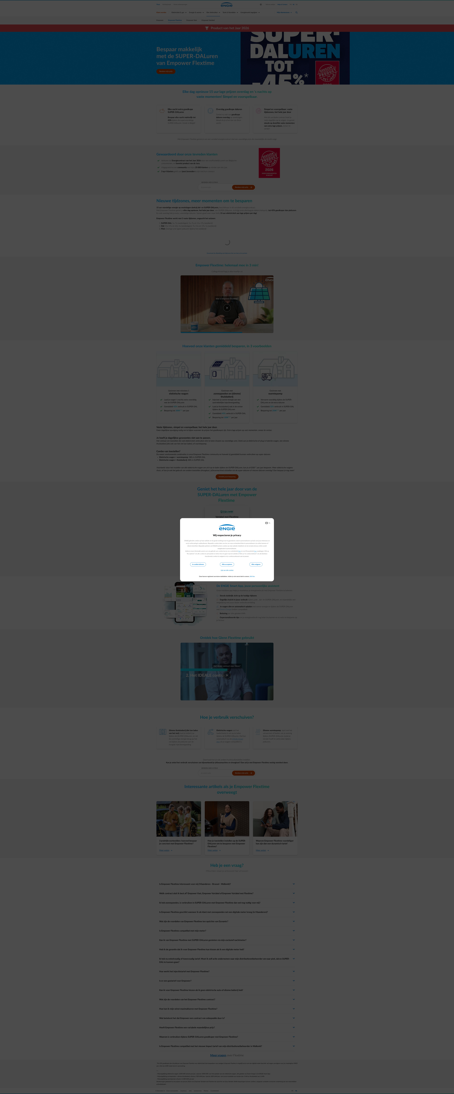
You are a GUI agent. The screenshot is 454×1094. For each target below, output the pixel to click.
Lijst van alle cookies (227, 570)
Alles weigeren (255, 564)
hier (239, 551)
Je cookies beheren (198, 564)
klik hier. (252, 576)
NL (269, 523)
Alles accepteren (227, 564)
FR (266, 523)
